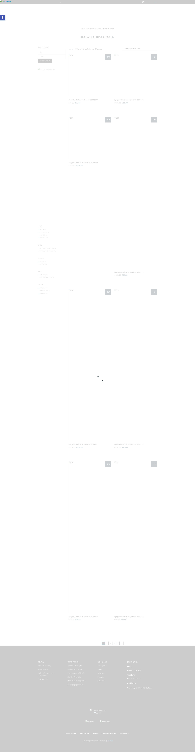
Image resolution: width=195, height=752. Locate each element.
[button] (2, 17)
